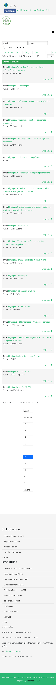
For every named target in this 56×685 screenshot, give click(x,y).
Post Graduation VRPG (13, 574)
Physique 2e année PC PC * (19, 371)
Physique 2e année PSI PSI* (20, 387)
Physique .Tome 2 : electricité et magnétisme (27, 260)
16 (25, 450)
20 (25, 476)
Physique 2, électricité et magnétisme (24, 356)
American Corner (11, 611)
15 (25, 444)
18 (25, 463)
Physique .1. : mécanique (18, 85)
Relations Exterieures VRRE (15, 590)
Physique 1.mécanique (17, 275)
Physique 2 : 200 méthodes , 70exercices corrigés (29, 322)
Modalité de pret (11, 546)
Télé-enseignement (12, 601)
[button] (50, 679)
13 (25, 430)
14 (25, 437)
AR (11, 6)
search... (9, 47)
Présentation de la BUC (14, 536)
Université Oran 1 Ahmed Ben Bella (18, 568)
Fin (25, 496)
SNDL (6, 557)
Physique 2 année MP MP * (19, 306)
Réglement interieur (12, 541)
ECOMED (8, 617)
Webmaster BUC (33, 680)
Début (26, 411)
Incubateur (8, 606)
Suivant (27, 490)
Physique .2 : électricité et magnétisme (24, 157)
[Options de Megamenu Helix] (53, 32)
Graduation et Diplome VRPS (16, 579)
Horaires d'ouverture (12, 552)
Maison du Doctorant (13, 595)
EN (15, 6)
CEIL (6, 622)
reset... (22, 47)
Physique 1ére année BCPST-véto (22, 291)
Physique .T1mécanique (18, 225)
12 (25, 424)
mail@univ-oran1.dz (41, 10)
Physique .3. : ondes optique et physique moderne (29, 172)
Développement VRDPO (14, 584)
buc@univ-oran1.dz (14, 651)
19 (25, 470)
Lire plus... (46, 79)
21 (25, 483)
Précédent (28, 417)
